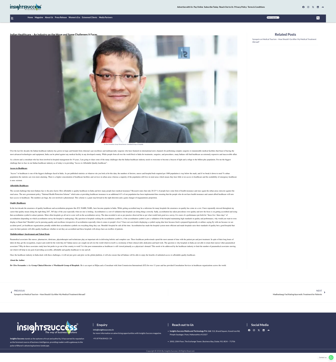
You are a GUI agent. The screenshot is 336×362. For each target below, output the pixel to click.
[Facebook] (303, 7)
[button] (318, 17)
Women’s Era (74, 17)
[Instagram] (308, 7)
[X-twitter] (313, 7)
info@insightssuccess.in (103, 330)
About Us (49, 17)
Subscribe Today (211, 7)
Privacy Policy (240, 7)
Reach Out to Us (226, 7)
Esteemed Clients (89, 17)
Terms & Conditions (256, 7)
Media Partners (105, 17)
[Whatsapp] (331, 357)
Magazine (39, 17)
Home (30, 17)
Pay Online (198, 7)
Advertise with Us (185, 7)
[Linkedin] (318, 7)
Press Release (61, 17)
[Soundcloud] (323, 7)
